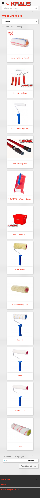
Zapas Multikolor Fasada (20, 58)
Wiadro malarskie (20, 234)
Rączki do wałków (20, 93)
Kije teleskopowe (20, 164)
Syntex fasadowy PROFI (20, 305)
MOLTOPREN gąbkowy (20, 128)
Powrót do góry (28, 466)
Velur (20, 375)
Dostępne (20, 21)
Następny (32, 460)
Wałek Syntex (20, 269)
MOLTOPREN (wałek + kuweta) (20, 199)
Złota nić (20, 340)
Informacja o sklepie (10, 490)
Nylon (20, 446)
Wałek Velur (20, 410)
